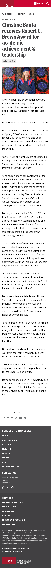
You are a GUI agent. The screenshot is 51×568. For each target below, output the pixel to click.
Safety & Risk (8, 498)
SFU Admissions (9, 507)
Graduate (6, 444)
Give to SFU (7, 515)
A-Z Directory (8, 524)
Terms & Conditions (9, 548)
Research (6, 449)
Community (7, 453)
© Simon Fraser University (12, 552)
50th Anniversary (10, 466)
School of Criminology (18, 14)
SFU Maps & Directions (12, 502)
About (5, 436)
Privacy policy (23, 548)
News (4, 462)
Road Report (8, 511)
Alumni (5, 458)
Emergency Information (13, 520)
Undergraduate (9, 440)
